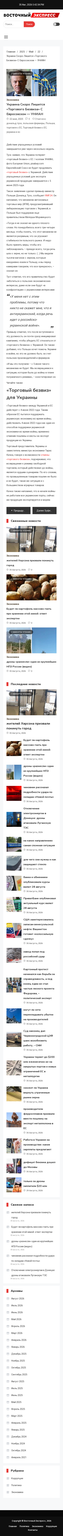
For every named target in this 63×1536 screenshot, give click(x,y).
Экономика (12, 100)
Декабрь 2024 (18, 1436)
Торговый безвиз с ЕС (35, 127)
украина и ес (13, 132)
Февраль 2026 (18, 1340)
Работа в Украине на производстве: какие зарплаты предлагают (37, 1144)
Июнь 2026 (17, 1312)
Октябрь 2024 (18, 1450)
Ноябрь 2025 (18, 1360)
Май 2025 (16, 1402)
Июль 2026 (17, 1305)
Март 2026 (16, 1333)
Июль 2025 (17, 1388)
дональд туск (14, 123)
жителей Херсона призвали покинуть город (31, 1215)
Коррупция (17, 1478)
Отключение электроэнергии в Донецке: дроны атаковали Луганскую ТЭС (37, 818)
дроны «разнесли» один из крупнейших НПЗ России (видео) (38, 771)
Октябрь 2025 (18, 1367)
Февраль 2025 (18, 1423)
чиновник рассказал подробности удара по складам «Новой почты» (38, 792)
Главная (13, 1526)
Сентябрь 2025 (19, 1374)
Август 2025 (17, 1381)
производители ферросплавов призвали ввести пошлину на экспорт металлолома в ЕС (39, 1118)
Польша (50, 123)
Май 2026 (16, 1319)
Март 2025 (16, 1416)
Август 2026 (17, 1298)
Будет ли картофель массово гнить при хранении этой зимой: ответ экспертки (28, 613)
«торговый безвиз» (17, 172)
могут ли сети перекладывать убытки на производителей (38, 1014)
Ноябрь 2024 (18, 1443)
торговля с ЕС (14, 127)
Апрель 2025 (18, 1409)
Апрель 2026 (18, 1326)
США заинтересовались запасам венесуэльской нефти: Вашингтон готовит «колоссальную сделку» (38, 929)
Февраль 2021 (18, 1457)
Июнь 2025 (17, 1395)
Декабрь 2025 (18, 1354)
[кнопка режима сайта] (56, 24)
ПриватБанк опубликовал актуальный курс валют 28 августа (39, 903)
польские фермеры (34, 123)
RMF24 (48, 195)
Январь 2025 (18, 1429)
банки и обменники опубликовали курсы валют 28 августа (36, 882)
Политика (16, 1485)
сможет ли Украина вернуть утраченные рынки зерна (36, 1092)
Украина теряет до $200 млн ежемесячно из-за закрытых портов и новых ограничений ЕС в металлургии (39, 1066)
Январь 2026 (18, 1347)
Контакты (33, 1530)
